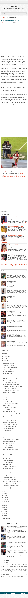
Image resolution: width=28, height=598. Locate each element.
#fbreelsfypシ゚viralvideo (17, 175)
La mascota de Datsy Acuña (9, 420)
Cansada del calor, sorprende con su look (16, 535)
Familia (6, 567)
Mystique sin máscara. (8, 405)
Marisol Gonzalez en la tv (8, 475)
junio (5, 493)
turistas (25, 573)
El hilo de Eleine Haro (8, 447)
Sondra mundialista (11, 273)
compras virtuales (5, 566)
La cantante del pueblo (8, 468)
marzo (5, 499)
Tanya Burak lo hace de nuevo (9, 422)
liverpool (12, 569)
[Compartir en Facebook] (6, 211)
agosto (5, 489)
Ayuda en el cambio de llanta (9, 466)
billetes (2, 564)
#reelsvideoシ (5, 176)
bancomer (25, 562)
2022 (3, 509)
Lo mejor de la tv (7, 375)
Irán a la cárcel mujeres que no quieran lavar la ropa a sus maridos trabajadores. (17, 527)
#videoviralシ (22, 173)
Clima (8, 564)
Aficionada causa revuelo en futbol (11, 384)
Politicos (22, 570)
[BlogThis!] (3, 211)
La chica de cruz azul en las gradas (11, 403)
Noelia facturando (7, 430)
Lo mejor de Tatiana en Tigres (9, 382)
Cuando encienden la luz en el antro (15, 226)
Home (2, 17)
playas (19, 570)
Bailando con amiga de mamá (10, 415)
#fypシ (3, 175)
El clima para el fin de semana (9, 426)
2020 (3, 513)
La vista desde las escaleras (9, 451)
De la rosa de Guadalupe (8, 428)
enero (5, 503)
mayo (5, 495)
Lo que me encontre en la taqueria (14, 326)
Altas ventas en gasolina (8, 472)
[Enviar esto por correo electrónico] (1, 211)
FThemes (10, 594)
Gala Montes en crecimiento (9, 462)
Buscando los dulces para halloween (11, 390)
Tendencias (4, 573)
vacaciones (5, 575)
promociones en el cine (8, 363)
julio (5, 491)
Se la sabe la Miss (7, 409)
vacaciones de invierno (14, 575)
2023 (3, 507)
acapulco (2, 562)
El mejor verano (10, 304)
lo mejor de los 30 (7, 434)
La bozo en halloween (8, 418)
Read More (7, 232)
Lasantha (22, 594)
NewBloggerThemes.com (21, 595)
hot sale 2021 (20, 567)
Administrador (5, 22)
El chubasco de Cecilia (8, 460)
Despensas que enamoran (9, 365)
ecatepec (25, 566)
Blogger (23, 593)
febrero (5, 501)
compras (13, 564)
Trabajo (14, 573)
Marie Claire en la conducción (9, 399)
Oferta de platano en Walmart (9, 453)
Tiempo (9, 573)
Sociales (21, 571)
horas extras (10, 254)
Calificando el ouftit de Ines (13, 244)
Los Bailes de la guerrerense (9, 483)
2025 (3, 355)
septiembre (6, 488)
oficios (5, 570)
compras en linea (22, 564)
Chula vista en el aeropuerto (9, 479)
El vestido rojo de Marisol (9, 392)
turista (22, 573)
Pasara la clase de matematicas (14, 289)
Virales (21, 576)
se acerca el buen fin (7, 373)
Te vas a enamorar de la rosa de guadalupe (12, 377)
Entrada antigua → (23, 264)
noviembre (6, 358)
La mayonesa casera (8, 456)
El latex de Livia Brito (7, 401)
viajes (17, 576)
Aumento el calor (7, 458)
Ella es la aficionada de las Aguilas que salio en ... (14, 413)
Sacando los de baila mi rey (9, 397)
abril (5, 497)
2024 (3, 505)
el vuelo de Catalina (11, 311)
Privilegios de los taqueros (13, 334)
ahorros (6, 562)
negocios (20, 569)
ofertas (2, 570)
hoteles (25, 567)
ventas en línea (10, 576)
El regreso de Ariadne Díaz (9, 477)
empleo (2, 567)
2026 (3, 353)
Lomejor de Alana (7, 361)
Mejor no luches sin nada (8, 443)
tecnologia (25, 571)
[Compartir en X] (4, 211)
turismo (18, 573)
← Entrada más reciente (6, 264)
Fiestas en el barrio (11, 319)
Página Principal (14, 265)
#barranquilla (9, 175)
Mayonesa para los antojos (9, 441)
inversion (3, 569)
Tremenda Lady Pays (8, 380)
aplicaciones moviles (16, 562)
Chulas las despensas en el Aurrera (11, 439)
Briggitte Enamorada (11, 281)
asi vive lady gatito (7, 432)
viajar (15, 576)
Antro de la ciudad (7, 396)
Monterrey (16, 569)
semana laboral (8, 571)
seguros (2, 571)
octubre (5, 360)
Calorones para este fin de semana (15, 235)
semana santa (16, 571)
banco (21, 562)
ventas (6, 576)
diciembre (6, 356)
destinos (16, 566)
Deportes (11, 566)
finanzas (9, 567)
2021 (3, 511)
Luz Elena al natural (7, 445)
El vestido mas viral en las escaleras (11, 485)
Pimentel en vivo (6, 416)
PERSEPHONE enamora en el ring (10, 378)
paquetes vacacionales (12, 570)
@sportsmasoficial (6, 171)
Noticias (14, 6)
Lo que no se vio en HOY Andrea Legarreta (16, 542)
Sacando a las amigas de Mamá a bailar (12, 481)
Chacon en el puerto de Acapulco (10, 437)
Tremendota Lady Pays (8, 454)
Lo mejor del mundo (11, 296)
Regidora (25, 570)
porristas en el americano (10, 20)
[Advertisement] (14, 40)
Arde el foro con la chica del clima (11, 470)
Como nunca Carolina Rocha (9, 388)
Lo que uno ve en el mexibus (9, 435)
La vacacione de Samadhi (9, 473)
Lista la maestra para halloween (10, 367)
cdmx (5, 564)
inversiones (7, 569)
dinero (21, 566)
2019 (3, 515)
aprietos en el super (7, 369)
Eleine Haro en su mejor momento (10, 449)
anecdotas (10, 562)
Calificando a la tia (11, 341)
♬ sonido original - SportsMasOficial (17, 176)
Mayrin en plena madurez (13, 216)
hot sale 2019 (15, 567)
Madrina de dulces (7, 394)
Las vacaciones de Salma (9, 411)
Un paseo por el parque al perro (10, 407)
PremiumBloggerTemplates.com (8, 595)
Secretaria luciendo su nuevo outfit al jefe (12, 386)
